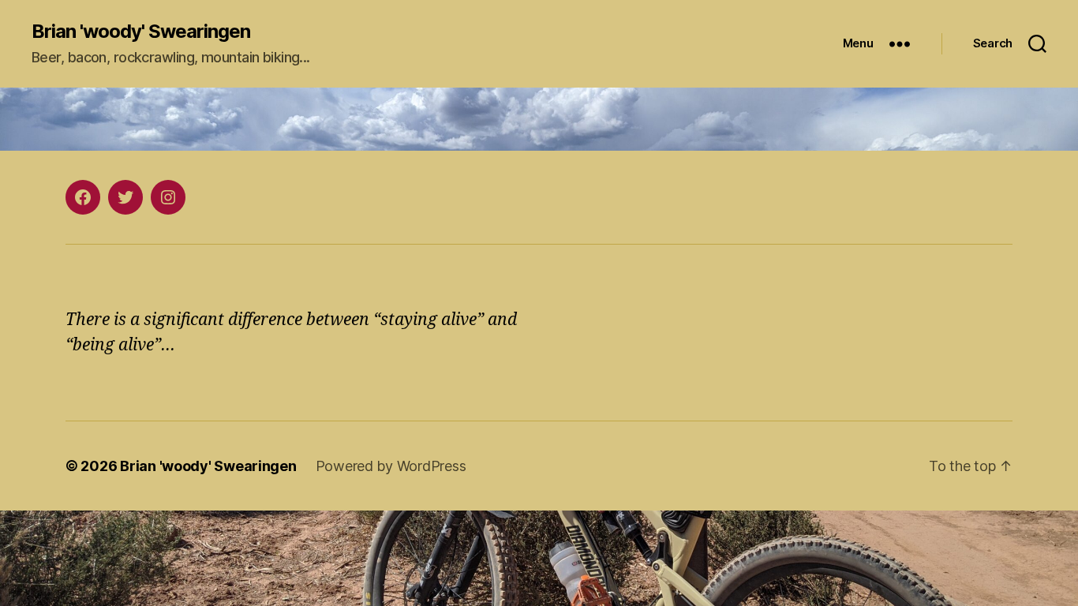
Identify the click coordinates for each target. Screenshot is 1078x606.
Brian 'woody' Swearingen (141, 31)
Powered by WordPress (391, 466)
